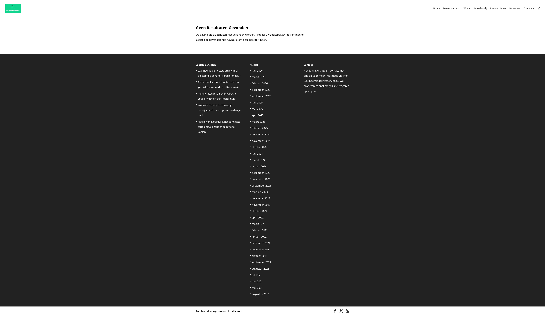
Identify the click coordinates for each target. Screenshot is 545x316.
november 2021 (261, 249)
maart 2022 (258, 224)
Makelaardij (480, 8)
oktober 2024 (259, 147)
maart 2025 (258, 121)
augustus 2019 (260, 294)
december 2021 (261, 243)
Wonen (467, 8)
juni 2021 (257, 281)
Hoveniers (514, 8)
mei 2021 (257, 287)
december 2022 (261, 198)
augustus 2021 (260, 268)
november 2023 (261, 179)
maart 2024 (258, 160)
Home (436, 8)
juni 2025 (257, 102)
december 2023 (261, 172)
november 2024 (261, 141)
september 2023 (261, 185)
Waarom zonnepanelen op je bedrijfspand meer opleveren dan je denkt (219, 110)
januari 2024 (259, 166)
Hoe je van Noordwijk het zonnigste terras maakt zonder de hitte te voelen (219, 127)
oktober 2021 (259, 256)
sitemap (237, 311)
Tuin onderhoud (451, 8)
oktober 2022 (259, 211)
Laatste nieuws (498, 8)
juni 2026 (257, 70)
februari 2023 (260, 192)
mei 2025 (257, 109)
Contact (528, 8)
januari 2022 (259, 236)
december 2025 (261, 89)
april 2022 (258, 217)
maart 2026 (258, 77)
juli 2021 (257, 275)
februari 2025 (260, 128)
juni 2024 (257, 153)
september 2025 (261, 96)
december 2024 (261, 134)
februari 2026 (260, 83)
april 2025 (258, 115)
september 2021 (261, 262)
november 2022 (261, 204)
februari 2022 (260, 230)
